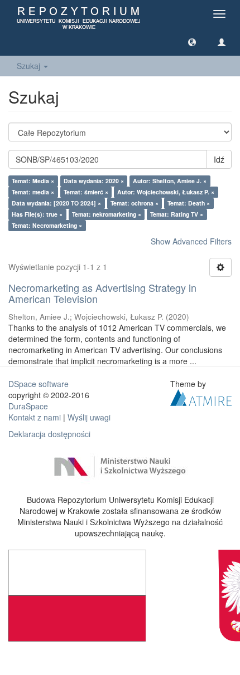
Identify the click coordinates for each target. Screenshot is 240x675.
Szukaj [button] (29, 65)
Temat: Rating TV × (176, 214)
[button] (192, 41)
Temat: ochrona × (135, 203)
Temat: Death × (188, 203)
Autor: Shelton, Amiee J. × (170, 181)
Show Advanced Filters (191, 241)
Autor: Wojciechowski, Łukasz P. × (165, 192)
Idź (219, 159)
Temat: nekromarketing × (106, 214)
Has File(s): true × (37, 214)
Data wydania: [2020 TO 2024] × (56, 203)
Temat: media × (33, 192)
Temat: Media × (33, 181)
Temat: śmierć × (86, 192)
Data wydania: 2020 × (94, 181)
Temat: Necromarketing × (47, 225)
